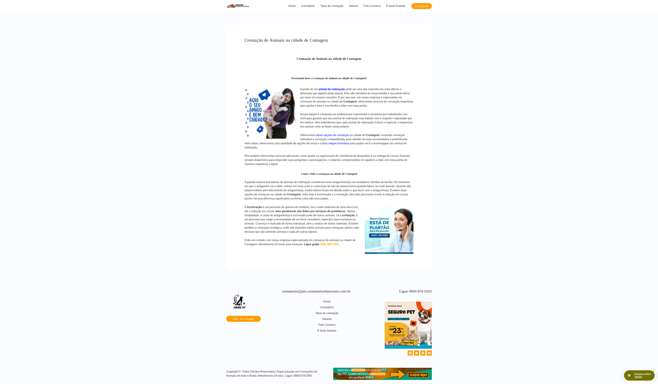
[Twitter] (416, 353)
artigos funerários (338, 143)
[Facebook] (410, 353)
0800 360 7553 (329, 244)
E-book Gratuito (395, 5)
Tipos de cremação (331, 5)
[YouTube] (429, 353)
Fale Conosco (372, 5)
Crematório (308, 5)
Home (292, 5)
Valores (353, 5)
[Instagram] (422, 353)
